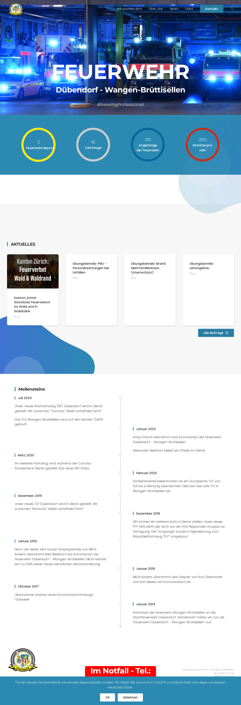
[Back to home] (16, 9)
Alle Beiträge (213, 333)
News (174, 9)
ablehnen (130, 697)
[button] (232, 9)
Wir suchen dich (129, 9)
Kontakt (211, 9)
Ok (107, 697)
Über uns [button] (156, 9)
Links (189, 9)
